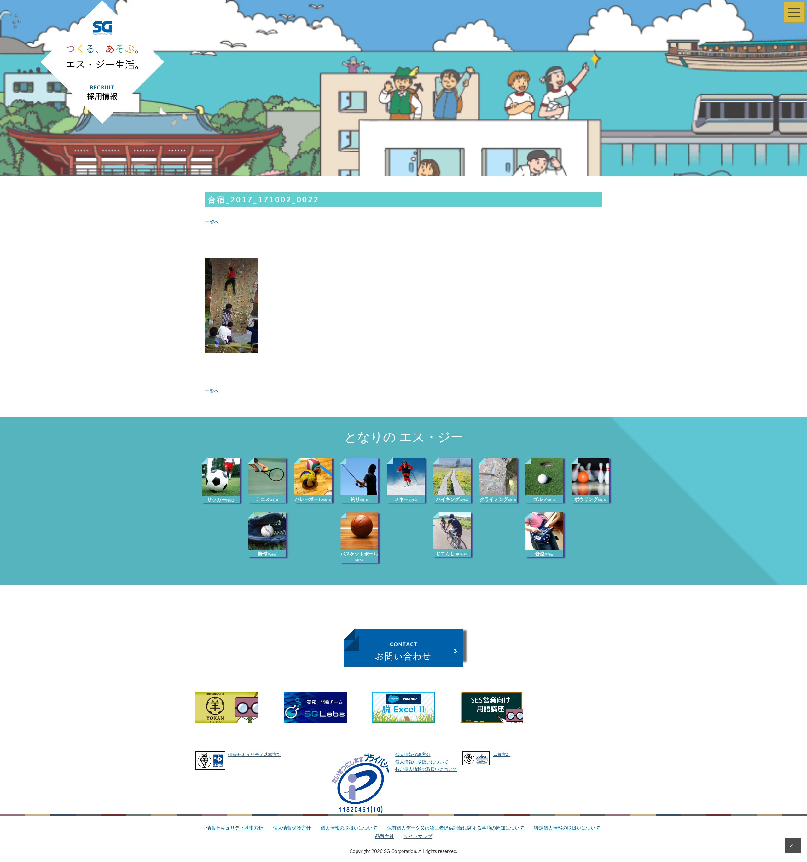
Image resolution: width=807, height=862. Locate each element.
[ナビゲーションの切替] (794, 12)
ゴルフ (544, 499)
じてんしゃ (452, 553)
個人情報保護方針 (413, 755)
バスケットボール (359, 557)
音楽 (544, 554)
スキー (405, 499)
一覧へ (212, 222)
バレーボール (313, 499)
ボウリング (590, 499)
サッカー (221, 499)
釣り (360, 499)
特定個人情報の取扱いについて (426, 769)
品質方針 (501, 755)
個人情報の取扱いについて (421, 762)
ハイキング (452, 499)
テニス (267, 499)
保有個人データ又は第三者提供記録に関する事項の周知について (455, 828)
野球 (267, 554)
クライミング (498, 499)
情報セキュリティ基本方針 (254, 755)
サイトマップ (418, 836)
